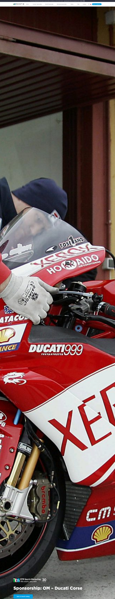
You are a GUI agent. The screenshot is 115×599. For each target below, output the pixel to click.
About (27, 4)
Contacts (84, 4)
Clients (72, 4)
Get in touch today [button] (23, 596)
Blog (78, 4)
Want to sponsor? (97, 4)
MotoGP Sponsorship (49, 4)
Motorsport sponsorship (61, 4)
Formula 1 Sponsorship (37, 4)
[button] (90, 4)
